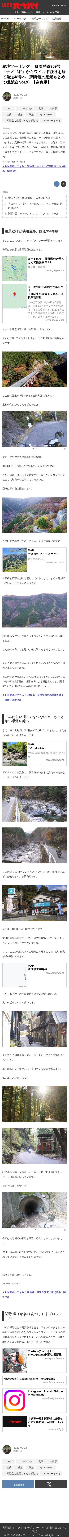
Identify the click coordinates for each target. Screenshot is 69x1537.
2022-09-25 (20, 94)
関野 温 (17, 98)
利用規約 (7, 1527)
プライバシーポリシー (27, 1527)
